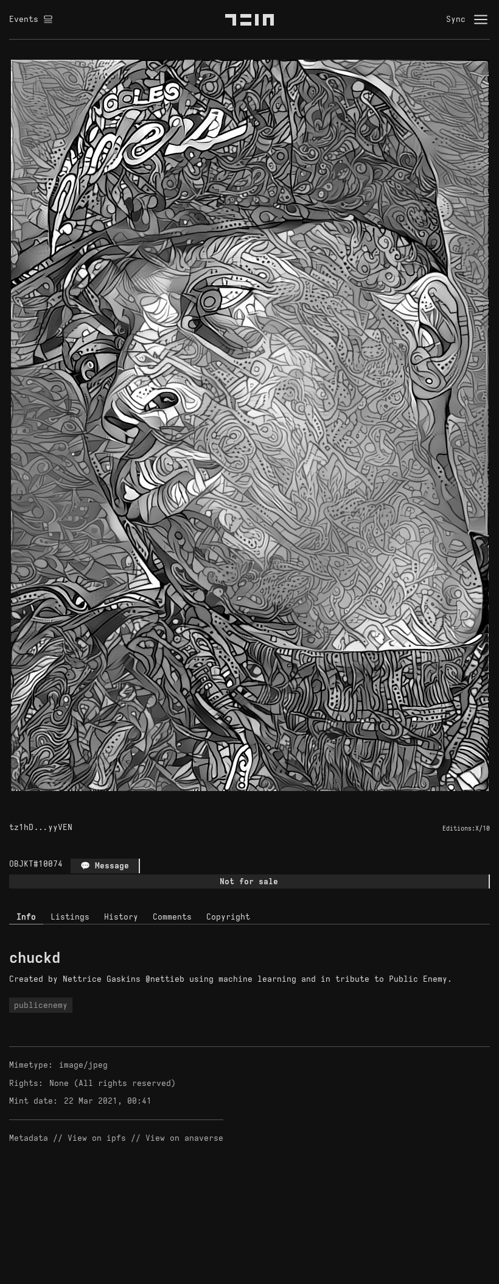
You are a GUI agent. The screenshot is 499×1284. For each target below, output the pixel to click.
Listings (70, 917)
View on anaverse (184, 1138)
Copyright (228, 917)
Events (23, 19)
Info (26, 917)
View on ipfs (97, 1138)
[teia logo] (249, 19)
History (121, 917)
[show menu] (481, 19)
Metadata (28, 1138)
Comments (172, 917)
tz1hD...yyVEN (40, 827)
